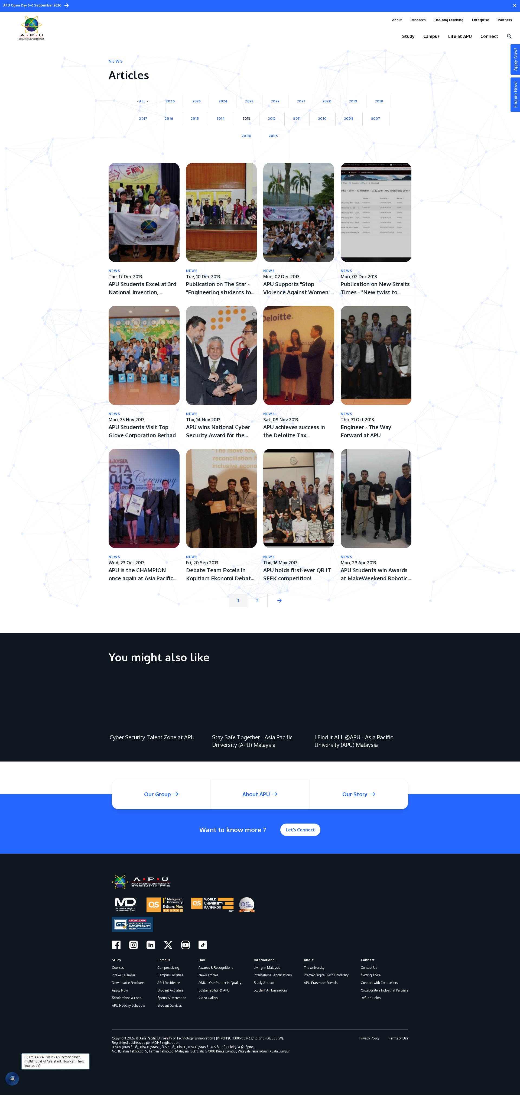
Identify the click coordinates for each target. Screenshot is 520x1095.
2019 (353, 101)
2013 (247, 118)
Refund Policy (371, 998)
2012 (272, 118)
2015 (195, 118)
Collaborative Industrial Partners (384, 990)
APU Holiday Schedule (128, 1005)
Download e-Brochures (128, 983)
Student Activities (170, 990)
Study (116, 960)
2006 (246, 136)
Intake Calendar (123, 975)
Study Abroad (264, 983)
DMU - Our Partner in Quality (220, 983)
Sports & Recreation (171, 998)
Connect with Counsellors (379, 983)
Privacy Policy (369, 1038)
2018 (379, 101)
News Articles (208, 975)
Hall (202, 960)
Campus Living (168, 968)
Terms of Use (398, 1038)
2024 (223, 101)
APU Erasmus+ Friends (320, 983)
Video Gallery (208, 998)
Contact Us (369, 968)
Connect (368, 960)
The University (314, 968)
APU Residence (168, 983)
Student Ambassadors (270, 990)
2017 (143, 118)
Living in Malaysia (267, 968)
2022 (275, 101)
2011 (297, 118)
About (309, 960)
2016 (169, 118)
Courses (118, 968)
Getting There (371, 975)
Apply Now (120, 990)
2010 (322, 118)
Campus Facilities (170, 975)
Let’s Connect (300, 829)
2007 (376, 118)
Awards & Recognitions (216, 968)
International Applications (273, 975)
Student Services (169, 1005)
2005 (273, 136)
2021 (301, 101)
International (265, 960)
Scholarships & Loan (126, 998)
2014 (221, 118)
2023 (249, 101)
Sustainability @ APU (214, 990)
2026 (170, 101)
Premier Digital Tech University (326, 975)
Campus (163, 960)
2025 (197, 101)
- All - (142, 101)
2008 (349, 118)
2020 (327, 101)
